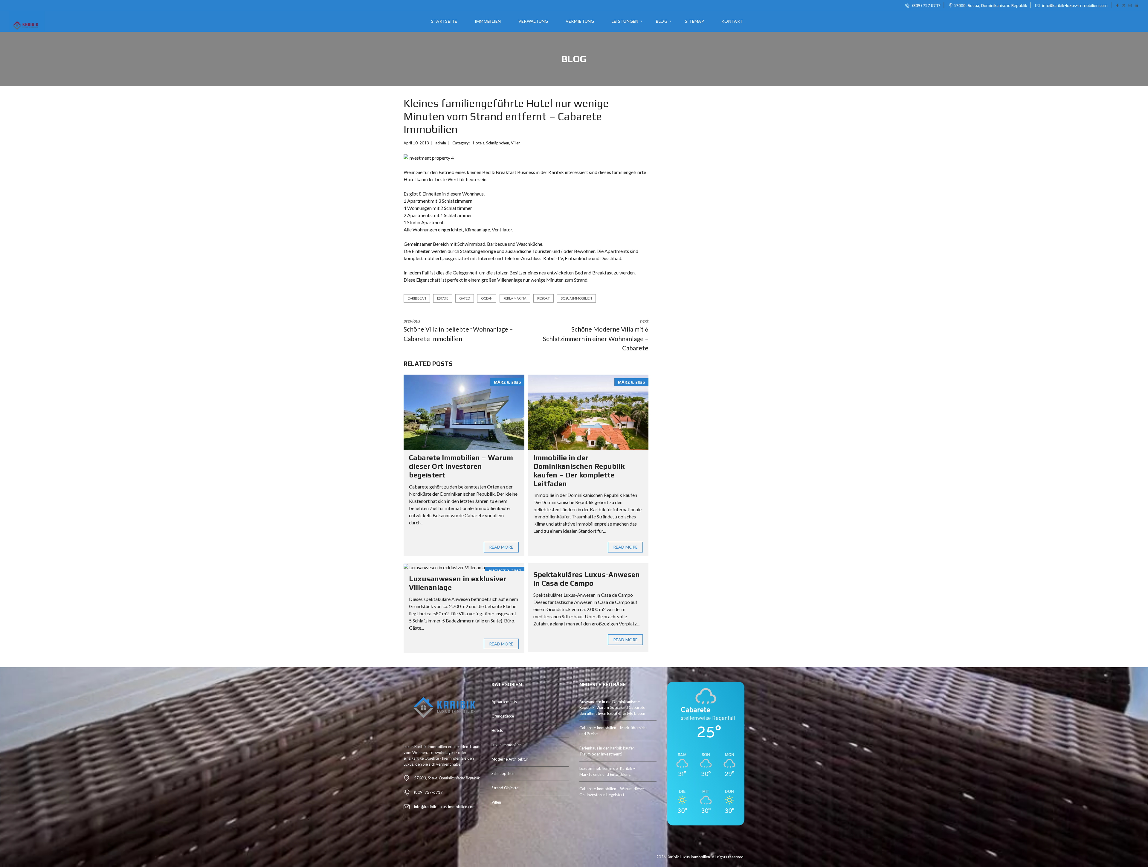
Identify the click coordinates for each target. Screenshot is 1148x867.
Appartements (504, 701)
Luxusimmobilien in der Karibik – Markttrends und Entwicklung (607, 771)
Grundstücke (502, 716)
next (595, 335)
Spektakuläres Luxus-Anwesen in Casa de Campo (586, 578)
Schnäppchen (497, 143)
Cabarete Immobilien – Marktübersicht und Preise (613, 730)
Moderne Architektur (509, 759)
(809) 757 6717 (926, 5)
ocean (486, 298)
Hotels (478, 143)
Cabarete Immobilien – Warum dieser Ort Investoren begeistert (461, 466)
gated (464, 298)
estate (442, 298)
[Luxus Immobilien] (24, 21)
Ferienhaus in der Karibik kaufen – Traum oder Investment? (608, 751)
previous (458, 330)
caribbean (416, 298)
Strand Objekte (504, 787)
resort (543, 298)
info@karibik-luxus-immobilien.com (1074, 5)
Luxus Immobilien (506, 744)
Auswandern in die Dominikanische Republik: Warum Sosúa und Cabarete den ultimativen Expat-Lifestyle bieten (612, 707)
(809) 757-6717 (428, 792)
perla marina (514, 298)
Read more (501, 546)
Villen (515, 143)
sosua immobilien (576, 298)
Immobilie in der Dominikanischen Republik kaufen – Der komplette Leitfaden (579, 470)
